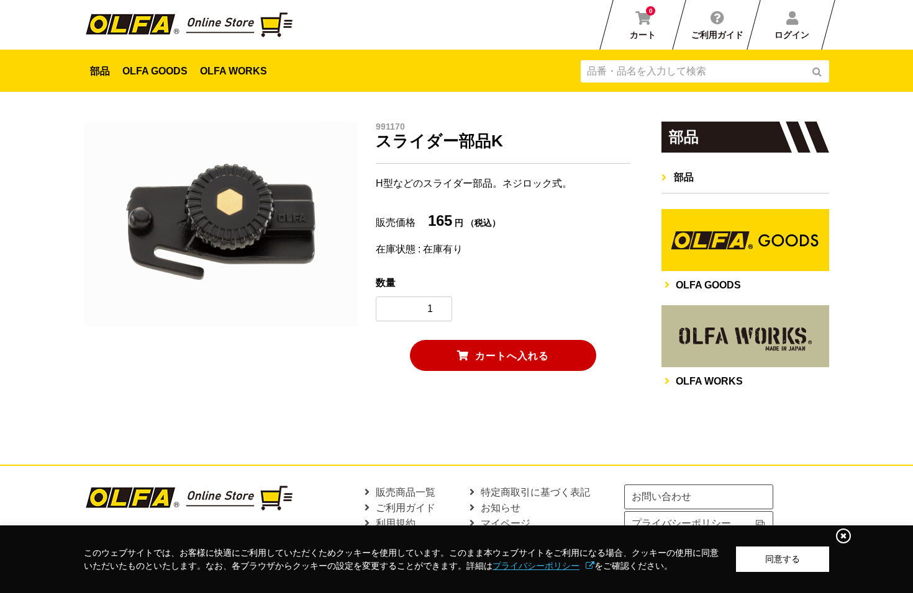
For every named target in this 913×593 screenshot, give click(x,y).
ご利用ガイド (717, 35)
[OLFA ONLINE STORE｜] (193, 24)
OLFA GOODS (155, 71)
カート (643, 23)
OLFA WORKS (233, 71)
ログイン (791, 35)
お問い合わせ (661, 496)
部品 (100, 71)
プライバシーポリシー (536, 566)
